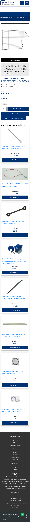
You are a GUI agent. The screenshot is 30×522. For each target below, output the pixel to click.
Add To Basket (17, 109)
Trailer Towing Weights (15, 501)
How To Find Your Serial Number (15, 477)
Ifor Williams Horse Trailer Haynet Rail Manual (15, 484)
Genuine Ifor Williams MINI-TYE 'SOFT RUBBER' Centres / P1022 (13, 222)
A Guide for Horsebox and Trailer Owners (15, 486)
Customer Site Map (15, 445)
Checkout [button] (14, 114)
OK (22, 514)
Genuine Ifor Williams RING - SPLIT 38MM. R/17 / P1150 (13, 372)
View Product (16, 160)
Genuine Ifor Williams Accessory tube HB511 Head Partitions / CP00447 (13, 147)
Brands (15, 452)
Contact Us (15, 440)
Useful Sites (15, 459)
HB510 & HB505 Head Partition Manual (15, 479)
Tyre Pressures (15, 508)
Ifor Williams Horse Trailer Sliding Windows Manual (15, 481)
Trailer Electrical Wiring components (15, 488)
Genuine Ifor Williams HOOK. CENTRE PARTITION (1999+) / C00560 (13, 410)
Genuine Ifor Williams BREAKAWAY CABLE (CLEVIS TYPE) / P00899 (15, 185)
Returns (15, 443)
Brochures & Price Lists (15, 496)
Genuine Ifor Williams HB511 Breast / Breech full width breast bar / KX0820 (13, 297)
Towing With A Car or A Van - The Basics (15, 503)
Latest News (15, 457)
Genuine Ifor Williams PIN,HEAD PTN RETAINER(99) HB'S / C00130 (13, 335)
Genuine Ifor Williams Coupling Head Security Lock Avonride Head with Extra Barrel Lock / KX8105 (14, 261)
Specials (15, 455)
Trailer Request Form (15, 498)
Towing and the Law (15, 505)
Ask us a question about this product (14, 118)
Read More (7, 74)
